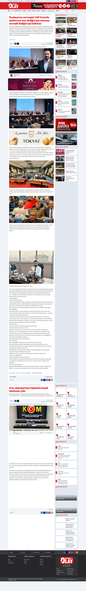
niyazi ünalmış (27, 373)
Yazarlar (10, 561)
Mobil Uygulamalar (60, 572)
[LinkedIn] (73, 1)
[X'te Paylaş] (18, 44)
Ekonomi (43, 10)
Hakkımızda (59, 570)
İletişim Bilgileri (70, 573)
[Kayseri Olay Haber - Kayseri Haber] (66, 560)
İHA (17, 432)
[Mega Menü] (9, 11)
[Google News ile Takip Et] (49, 75)
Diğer (57, 10)
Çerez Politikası (70, 572)
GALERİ (73, 10)
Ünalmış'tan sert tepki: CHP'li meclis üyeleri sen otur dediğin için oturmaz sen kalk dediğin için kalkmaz (34, 14)
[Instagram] (71, 1)
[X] (69, 1)
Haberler (11, 14)
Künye (10, 1)
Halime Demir (17, 75)
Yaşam (25, 563)
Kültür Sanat (26, 559)
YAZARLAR (48, 552)
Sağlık (25, 561)
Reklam (15, 1)
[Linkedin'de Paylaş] (47, 380)
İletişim (21, 1)
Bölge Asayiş (16, 384)
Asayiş (29, 10)
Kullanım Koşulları (70, 570)
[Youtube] (75, 1)
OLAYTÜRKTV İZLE (17, 10)
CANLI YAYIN (36, 552)
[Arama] (77, 10)
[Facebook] (67, 1)
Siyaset (38, 10)
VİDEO (66, 10)
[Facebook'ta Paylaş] (15, 44)
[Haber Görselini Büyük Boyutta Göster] (31, 60)
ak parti (13, 39)
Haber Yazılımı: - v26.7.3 (67, 579)
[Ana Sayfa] (11, 11)
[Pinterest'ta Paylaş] (49, 380)
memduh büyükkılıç (38, 373)
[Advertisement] (31, 241)
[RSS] (77, 1)
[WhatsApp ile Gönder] (52, 380)
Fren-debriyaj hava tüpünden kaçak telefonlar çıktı (30, 384)
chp (20, 373)
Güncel (25, 10)
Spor (33, 10)
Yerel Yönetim (11, 563)
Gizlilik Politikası (70, 568)
